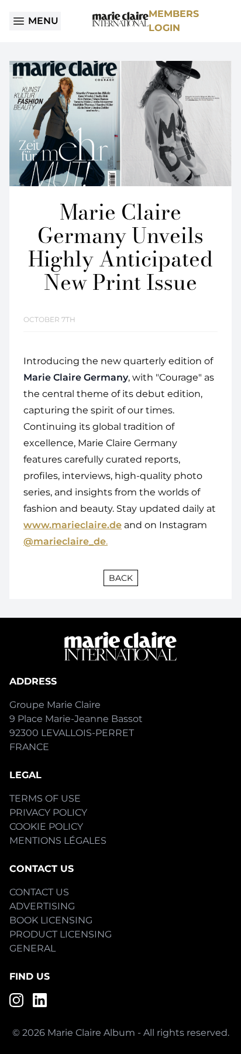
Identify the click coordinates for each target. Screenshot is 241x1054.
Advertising (42, 906)
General (32, 948)
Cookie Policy (46, 826)
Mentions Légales (57, 840)
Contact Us (39, 892)
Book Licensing (50, 920)
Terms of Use (45, 798)
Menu (43, 20)
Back (121, 578)
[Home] (120, 19)
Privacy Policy (48, 812)
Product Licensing (60, 934)
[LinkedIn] (40, 1000)
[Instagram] (16, 1000)
